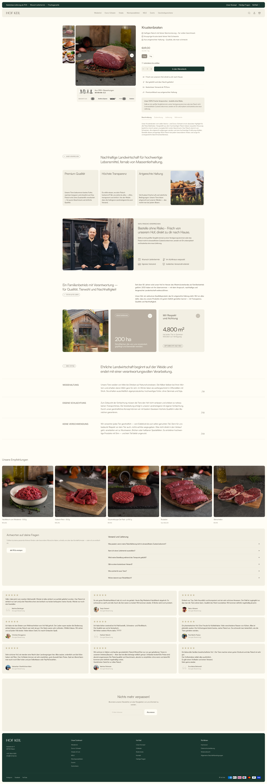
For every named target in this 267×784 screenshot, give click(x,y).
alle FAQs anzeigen (16, 550)
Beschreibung (147, 117)
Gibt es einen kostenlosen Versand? (120, 564)
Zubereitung (158, 117)
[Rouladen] (186, 491)
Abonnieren (151, 712)
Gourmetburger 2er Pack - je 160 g (120, 519)
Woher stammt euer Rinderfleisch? (120, 578)
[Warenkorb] (259, 13)
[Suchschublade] (249, 13)
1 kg (150, 56)
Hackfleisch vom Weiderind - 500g (14, 519)
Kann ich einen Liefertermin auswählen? (121, 551)
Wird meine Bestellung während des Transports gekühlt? (127, 557)
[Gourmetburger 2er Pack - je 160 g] (133, 491)
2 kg (144, 56)
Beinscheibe (218, 519)
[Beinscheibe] (239, 491)
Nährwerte (178, 117)
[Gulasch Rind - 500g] (80, 491)
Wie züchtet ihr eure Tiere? (117, 571)
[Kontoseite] (254, 13)
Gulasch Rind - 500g (62, 519)
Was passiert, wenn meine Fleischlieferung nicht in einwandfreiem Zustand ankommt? (137, 544)
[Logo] (13, 13)
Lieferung (168, 117)
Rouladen (164, 519)
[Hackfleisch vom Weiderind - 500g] (27, 491)
